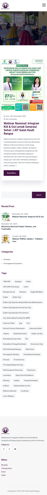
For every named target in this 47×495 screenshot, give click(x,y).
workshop (24, 391)
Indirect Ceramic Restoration (14, 328)
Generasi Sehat (8, 323)
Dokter (5, 297)
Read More (11, 173)
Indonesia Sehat (35, 328)
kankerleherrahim (20, 334)
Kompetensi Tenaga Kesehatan (14, 344)
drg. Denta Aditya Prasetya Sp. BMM (16, 318)
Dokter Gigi (17, 297)
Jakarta (6, 334)
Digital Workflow (37, 292)
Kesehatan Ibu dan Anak (12, 339)
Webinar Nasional (9, 391)
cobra (26, 287)
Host (7, 116)
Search (38, 195)
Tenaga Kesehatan (31, 380)
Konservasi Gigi (37, 344)
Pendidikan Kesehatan (32, 354)
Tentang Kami (6, 468)
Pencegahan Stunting (11, 354)
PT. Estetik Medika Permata (13, 365)
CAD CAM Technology (11, 287)
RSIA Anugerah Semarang (12, 370)
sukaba (16, 380)
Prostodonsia (19, 360)
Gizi (28, 323)
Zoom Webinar (8, 396)
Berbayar (7, 259)
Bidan (28, 281)
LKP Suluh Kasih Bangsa (12, 349)
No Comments (11, 119)
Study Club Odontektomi (25, 375)
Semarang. (31, 370)
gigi (20, 323)
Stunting (6, 380)
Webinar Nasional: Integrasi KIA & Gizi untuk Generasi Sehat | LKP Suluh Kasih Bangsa (21, 128)
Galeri (3, 475)
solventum (7, 375)
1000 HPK (6, 281)
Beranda (4, 465)
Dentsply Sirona (9, 292)
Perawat (6, 360)
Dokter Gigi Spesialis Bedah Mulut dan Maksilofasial (22, 302)
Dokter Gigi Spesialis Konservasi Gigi (17, 307)
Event (3, 472)
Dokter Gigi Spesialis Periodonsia (15, 313)
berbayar (18, 281)
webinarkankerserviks (22, 386)
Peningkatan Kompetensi (13, 263)
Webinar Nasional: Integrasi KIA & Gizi (28, 217)
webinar (6, 386)
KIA (26, 339)
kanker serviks (36, 334)
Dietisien (23, 292)
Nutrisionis (30, 349)
